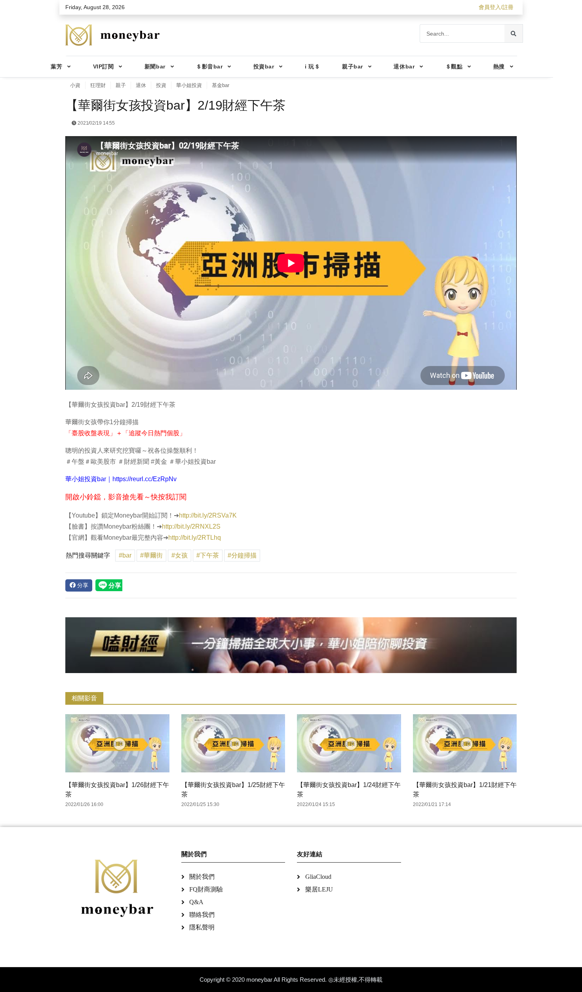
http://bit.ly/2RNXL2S (191, 526)
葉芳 (56, 66)
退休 (141, 85)
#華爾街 (151, 555)
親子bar (352, 66)
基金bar (220, 85)
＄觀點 (454, 66)
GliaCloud (318, 876)
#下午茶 (207, 555)
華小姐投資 (189, 85)
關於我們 (202, 876)
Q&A (196, 902)
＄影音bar (209, 66)
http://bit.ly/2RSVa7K (208, 515)
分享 (82, 585)
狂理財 (98, 85)
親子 (121, 85)
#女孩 (179, 555)
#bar (125, 555)
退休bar (404, 66)
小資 (75, 85)
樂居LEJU (319, 889)
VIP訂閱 (103, 66)
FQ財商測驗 (206, 889)
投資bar (263, 66)
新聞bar (155, 66)
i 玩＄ (312, 66)
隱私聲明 (202, 927)
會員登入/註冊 (496, 7)
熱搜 (499, 66)
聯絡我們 (202, 914)
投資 (161, 85)
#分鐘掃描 (242, 555)
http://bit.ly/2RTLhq (194, 537)
